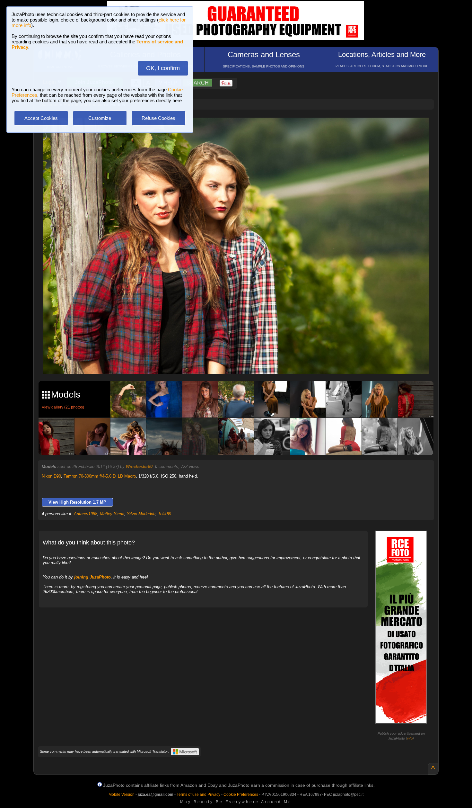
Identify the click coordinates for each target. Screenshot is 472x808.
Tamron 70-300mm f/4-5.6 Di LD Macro (100, 476)
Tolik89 (164, 513)
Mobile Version (122, 794)
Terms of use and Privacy (198, 794)
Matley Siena (112, 513)
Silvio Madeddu (141, 513)
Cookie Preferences (240, 794)
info (410, 738)
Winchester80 (139, 466)
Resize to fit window (240, 129)
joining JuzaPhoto (92, 577)
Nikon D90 (51, 476)
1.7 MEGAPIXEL (240, 361)
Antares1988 (85, 513)
